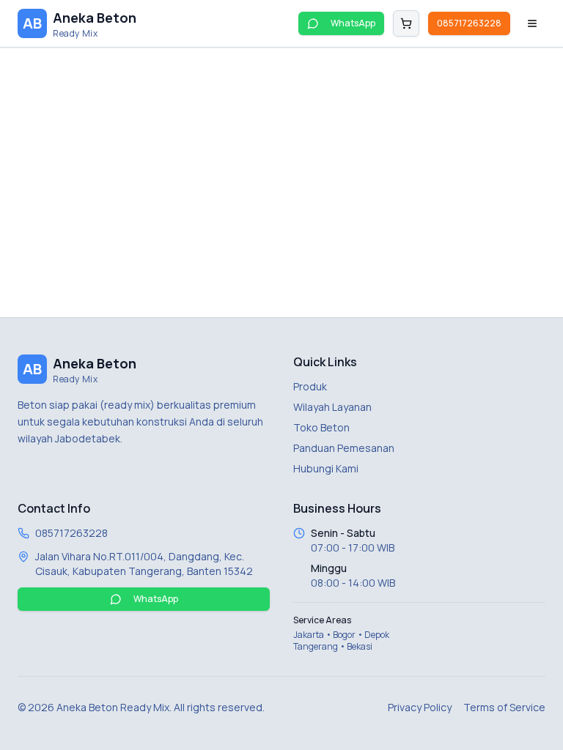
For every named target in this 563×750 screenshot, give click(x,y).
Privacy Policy (420, 707)
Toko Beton (321, 427)
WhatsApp (353, 23)
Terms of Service (504, 707)
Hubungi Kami (325, 468)
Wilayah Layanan (332, 407)
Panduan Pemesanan (343, 448)
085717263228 (469, 23)
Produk (310, 386)
